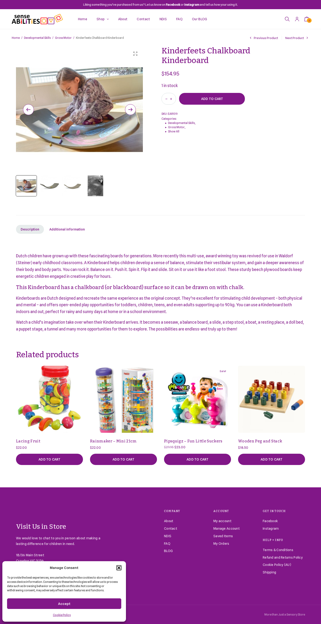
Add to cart (212, 99)
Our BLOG (199, 19)
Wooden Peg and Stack (260, 441)
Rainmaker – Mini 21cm (113, 441)
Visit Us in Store (41, 526)
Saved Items (223, 536)
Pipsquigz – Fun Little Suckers (193, 441)
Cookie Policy (62, 615)
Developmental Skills (37, 38)
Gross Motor (63, 38)
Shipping (269, 572)
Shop (101, 19)
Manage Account (226, 528)
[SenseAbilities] (37, 19)
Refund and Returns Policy (283, 557)
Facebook (270, 521)
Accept (64, 604)
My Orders (221, 543)
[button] (119, 567)
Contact (143, 19)
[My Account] (297, 19)
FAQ (179, 19)
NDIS (163, 19)
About (123, 19)
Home (82, 19)
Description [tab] (30, 229)
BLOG (168, 551)
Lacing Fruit (28, 441)
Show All (173, 131)
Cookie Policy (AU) (277, 565)
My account (222, 521)
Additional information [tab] (67, 229)
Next (130, 109)
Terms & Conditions (278, 550)
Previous (28, 109)
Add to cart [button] (49, 459)
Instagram (271, 528)
